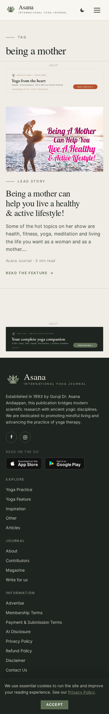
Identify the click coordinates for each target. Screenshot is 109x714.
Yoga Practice (19, 489)
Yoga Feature (18, 499)
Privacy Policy (19, 641)
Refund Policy (19, 650)
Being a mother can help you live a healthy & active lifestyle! (43, 202)
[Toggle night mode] (82, 10)
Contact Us (16, 669)
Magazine (15, 570)
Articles (13, 527)
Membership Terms (24, 612)
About (11, 550)
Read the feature (27, 273)
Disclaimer (15, 660)
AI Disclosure (18, 631)
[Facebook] (11, 437)
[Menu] (97, 10)
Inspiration (16, 508)
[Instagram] (25, 437)
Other (11, 517)
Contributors (17, 560)
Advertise (15, 602)
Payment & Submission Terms (34, 622)
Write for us (17, 579)
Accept (54, 704)
